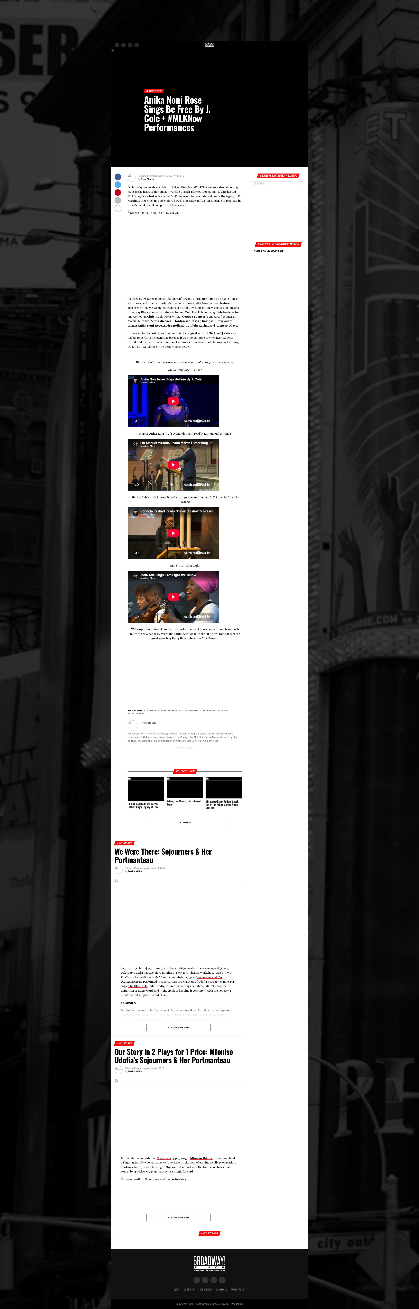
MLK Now (223, 711)
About (176, 1289)
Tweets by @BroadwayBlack (267, 251)
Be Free (173, 711)
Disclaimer (221, 1289)
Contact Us (190, 1289)
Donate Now (206, 1289)
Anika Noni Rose (157, 711)
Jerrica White (135, 871)
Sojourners (164, 1158)
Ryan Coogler (136, 714)
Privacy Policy (238, 1289)
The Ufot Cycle (137, 986)
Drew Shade (147, 179)
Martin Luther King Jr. (203, 711)
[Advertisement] (209, 20)
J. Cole (183, 711)
